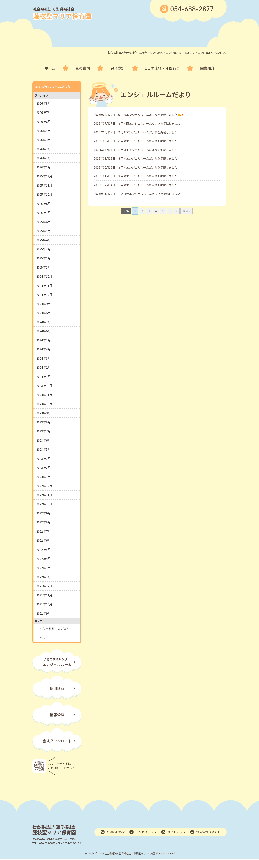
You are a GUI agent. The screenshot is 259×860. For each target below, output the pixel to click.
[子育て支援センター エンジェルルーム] (56, 672)
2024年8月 (43, 313)
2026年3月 (43, 149)
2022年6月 (43, 540)
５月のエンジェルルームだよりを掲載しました (147, 150)
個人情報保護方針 (208, 832)
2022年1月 (43, 577)
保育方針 (117, 68)
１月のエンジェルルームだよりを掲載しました (147, 185)
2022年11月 (44, 495)
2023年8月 (43, 422)
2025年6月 (43, 222)
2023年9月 (43, 413)
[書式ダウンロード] (56, 751)
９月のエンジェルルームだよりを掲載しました (147, 115)
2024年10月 (44, 294)
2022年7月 (43, 531)
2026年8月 (43, 103)
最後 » (186, 211)
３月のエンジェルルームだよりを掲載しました (147, 167)
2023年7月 (43, 431)
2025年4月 (43, 240)
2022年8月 (43, 522)
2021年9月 (43, 613)
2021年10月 (44, 604)
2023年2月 (43, 467)
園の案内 (82, 68)
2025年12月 (44, 176)
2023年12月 (44, 385)
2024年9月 (43, 304)
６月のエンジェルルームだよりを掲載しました (147, 141)
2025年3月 (43, 249)
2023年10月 (44, 404)
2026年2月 (43, 158)
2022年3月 (43, 568)
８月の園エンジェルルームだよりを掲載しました (149, 123)
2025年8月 (43, 203)
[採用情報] (56, 698)
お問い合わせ (116, 832)
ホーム (50, 68)
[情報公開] (56, 724)
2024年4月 (43, 349)
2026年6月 (43, 121)
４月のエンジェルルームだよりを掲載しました (147, 158)
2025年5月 (43, 231)
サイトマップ (176, 832)
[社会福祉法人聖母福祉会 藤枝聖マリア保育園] (62, 19)
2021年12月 (44, 586)
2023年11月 (44, 395)
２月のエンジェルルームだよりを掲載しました (147, 176)
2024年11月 (44, 285)
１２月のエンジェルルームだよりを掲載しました (149, 194)
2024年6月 (43, 331)
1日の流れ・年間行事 (162, 68)
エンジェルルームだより (53, 628)
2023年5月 (43, 449)
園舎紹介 (207, 68)
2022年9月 (43, 513)
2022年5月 (43, 549)
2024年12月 (44, 276)
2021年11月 (44, 595)
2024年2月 (43, 367)
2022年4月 (43, 558)
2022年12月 (44, 486)
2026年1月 (43, 167)
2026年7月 (43, 112)
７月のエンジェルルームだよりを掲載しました (147, 132)
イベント (42, 638)
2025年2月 (43, 258)
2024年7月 (43, 322)
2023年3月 (43, 458)
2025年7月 (43, 212)
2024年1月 (43, 376)
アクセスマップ (146, 832)
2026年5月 (43, 130)
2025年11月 (44, 185)
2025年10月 (44, 194)
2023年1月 (43, 477)
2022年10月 (44, 504)
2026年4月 (43, 140)
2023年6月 (43, 440)
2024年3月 (43, 358)
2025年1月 (43, 267)
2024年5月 (43, 340)
